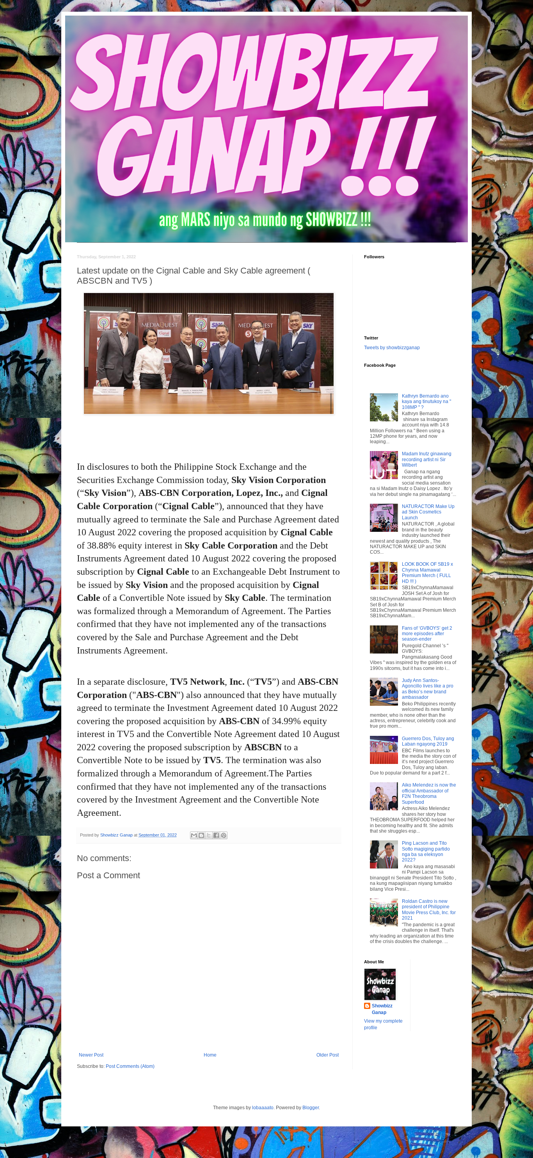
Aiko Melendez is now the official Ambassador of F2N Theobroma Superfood (429, 793)
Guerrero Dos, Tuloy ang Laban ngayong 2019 (428, 741)
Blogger (310, 1107)
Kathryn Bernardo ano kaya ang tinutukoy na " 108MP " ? (426, 401)
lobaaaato (263, 1107)
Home (210, 1055)
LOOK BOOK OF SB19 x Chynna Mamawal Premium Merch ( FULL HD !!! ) (427, 572)
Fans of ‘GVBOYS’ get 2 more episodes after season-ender (427, 633)
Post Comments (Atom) (130, 1066)
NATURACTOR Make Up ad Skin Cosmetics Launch (428, 512)
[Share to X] (209, 835)
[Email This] (194, 835)
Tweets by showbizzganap (392, 347)
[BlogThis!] (201, 835)
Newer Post (91, 1055)
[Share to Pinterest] (223, 835)
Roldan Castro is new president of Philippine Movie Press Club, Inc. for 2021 (429, 910)
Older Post (327, 1055)
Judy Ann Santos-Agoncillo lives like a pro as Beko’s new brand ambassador (427, 689)
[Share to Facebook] (216, 835)
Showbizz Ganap (382, 1009)
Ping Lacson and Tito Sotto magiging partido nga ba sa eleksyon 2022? (426, 851)
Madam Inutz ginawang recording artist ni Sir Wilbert (426, 459)
